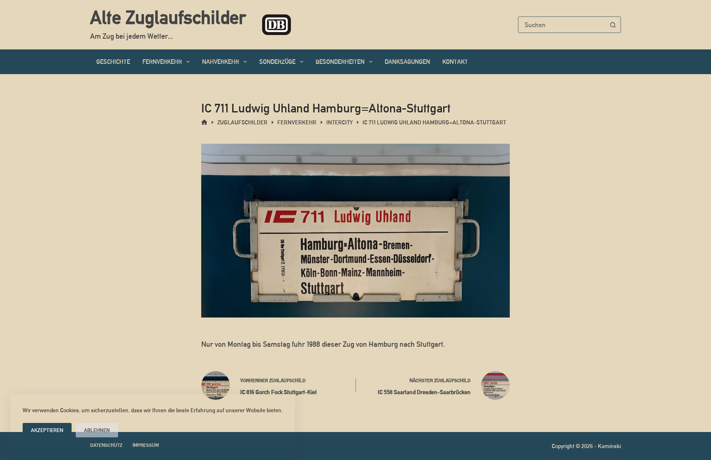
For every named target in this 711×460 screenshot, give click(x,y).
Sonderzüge (277, 61)
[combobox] (561, 24)
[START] (204, 122)
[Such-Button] (612, 25)
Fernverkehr (162, 61)
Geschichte (113, 61)
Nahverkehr (220, 61)
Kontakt (455, 61)
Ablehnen (97, 430)
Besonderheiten (340, 61)
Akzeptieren (47, 430)
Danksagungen (407, 61)
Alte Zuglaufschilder (168, 17)
